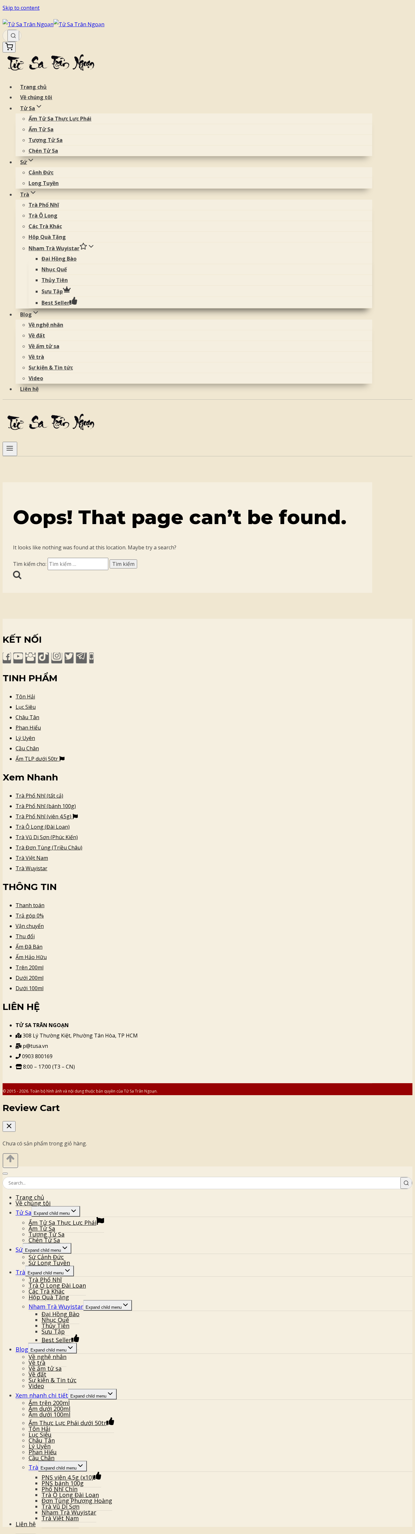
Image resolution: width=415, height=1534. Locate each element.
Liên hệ (29, 388)
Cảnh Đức (41, 172)
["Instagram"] (56, 657)
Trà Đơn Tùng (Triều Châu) (49, 847)
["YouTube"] (18, 657)
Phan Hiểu (28, 727)
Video (36, 378)
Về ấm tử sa (44, 346)
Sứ (19, 1249)
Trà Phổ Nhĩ (44, 204)
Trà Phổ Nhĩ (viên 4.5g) (44, 816)
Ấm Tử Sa (41, 129)
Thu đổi (25, 936)
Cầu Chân (27, 748)
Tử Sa (23, 1212)
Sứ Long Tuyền (49, 1263)
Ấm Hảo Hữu (31, 957)
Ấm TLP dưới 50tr (37, 758)
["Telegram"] (81, 657)
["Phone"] (91, 657)
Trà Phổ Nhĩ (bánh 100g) (46, 806)
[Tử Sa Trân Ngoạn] (53, 24)
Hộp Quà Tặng (47, 236)
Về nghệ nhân (46, 324)
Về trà (36, 356)
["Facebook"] (7, 657)
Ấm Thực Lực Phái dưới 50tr (67, 1423)
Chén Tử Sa (43, 150)
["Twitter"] (69, 657)
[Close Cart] (9, 1126)
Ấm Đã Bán (29, 946)
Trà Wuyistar (31, 868)
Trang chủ (33, 86)
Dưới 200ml (29, 977)
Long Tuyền (44, 183)
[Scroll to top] (10, 1160)
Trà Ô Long (43, 215)
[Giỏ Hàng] (9, 47)
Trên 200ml (29, 967)
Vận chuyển (30, 926)
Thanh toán (30, 905)
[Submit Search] (13, 35)
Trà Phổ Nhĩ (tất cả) (39, 795)
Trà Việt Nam (32, 857)
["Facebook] (30, 657)
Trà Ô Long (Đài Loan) (43, 826)
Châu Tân (27, 717)
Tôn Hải (25, 696)
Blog (22, 1349)
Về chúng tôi (36, 97)
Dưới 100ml (29, 988)
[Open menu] (10, 449)
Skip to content (21, 7)
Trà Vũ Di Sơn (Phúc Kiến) (47, 837)
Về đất (37, 335)
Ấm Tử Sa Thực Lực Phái (60, 118)
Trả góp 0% (30, 915)
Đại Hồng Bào (59, 258)
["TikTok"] (43, 657)
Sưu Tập (52, 291)
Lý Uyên (25, 738)
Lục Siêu (26, 706)
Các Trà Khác (45, 226)
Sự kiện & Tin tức (51, 367)
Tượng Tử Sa (46, 140)
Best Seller (55, 302)
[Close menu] (5, 1174)
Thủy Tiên (55, 280)
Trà (20, 1272)
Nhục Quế (54, 269)
